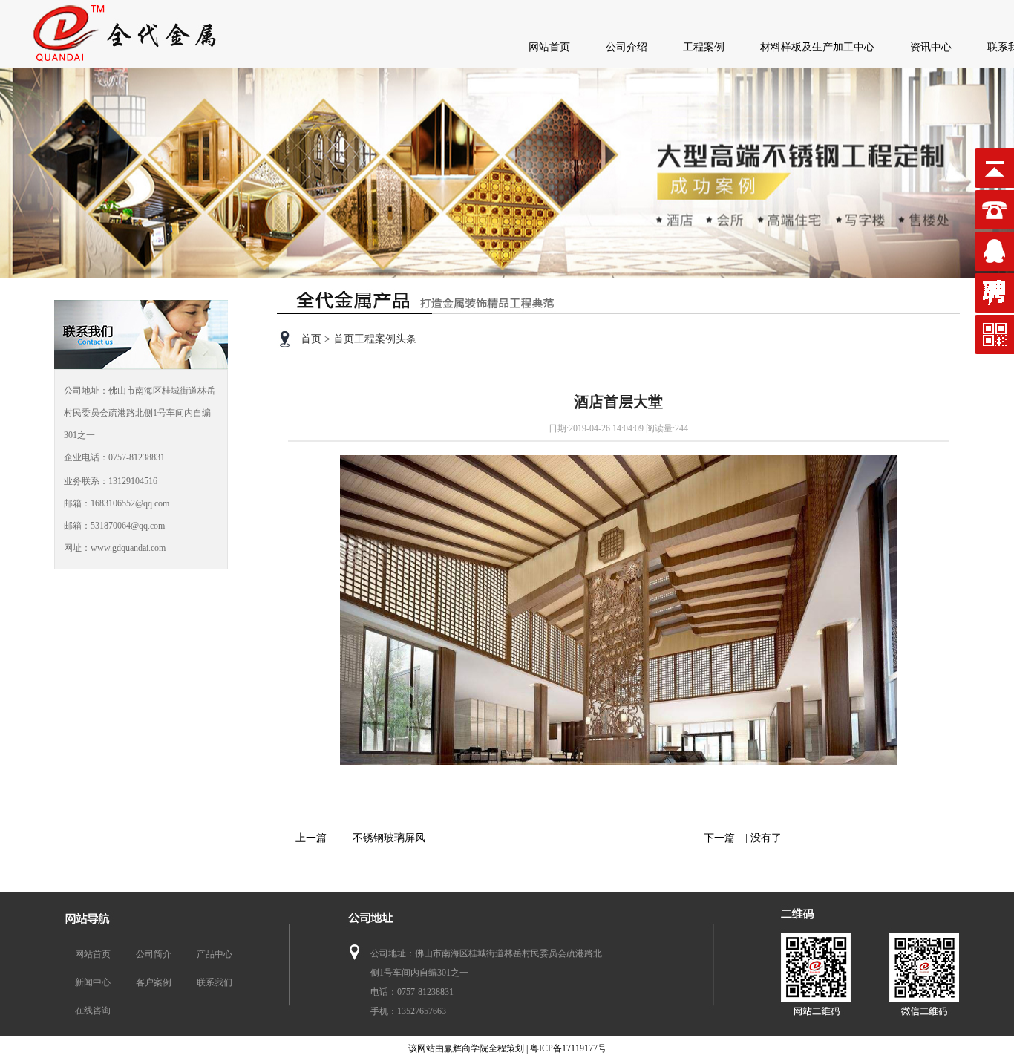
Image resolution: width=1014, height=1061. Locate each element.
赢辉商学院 (466, 1048)
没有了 (766, 837)
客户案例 (153, 982)
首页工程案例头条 (374, 339)
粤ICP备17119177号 (568, 1048)
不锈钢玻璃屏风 (383, 837)
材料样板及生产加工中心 (817, 47)
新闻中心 (93, 982)
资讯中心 (931, 47)
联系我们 (214, 982)
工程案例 (703, 47)
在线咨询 (93, 1010)
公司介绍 (626, 47)
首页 (311, 339)
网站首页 (549, 47)
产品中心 (214, 954)
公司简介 (153, 954)
